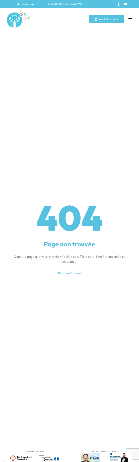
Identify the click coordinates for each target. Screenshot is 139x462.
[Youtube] (125, 4)
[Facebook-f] (118, 4)
